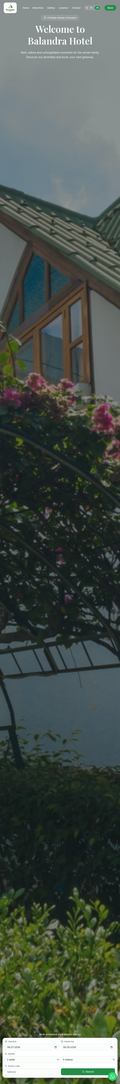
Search (90, 1071)
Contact (76, 7)
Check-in (12, 1041)
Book (110, 7)
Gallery (51, 7)
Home (26, 7)
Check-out (69, 1041)
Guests (11, 1054)
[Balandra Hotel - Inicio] (10, 8)
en (97, 8)
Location (63, 7)
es (91, 8)
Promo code (14, 1066)
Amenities (38, 7)
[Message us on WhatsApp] (112, 1076)
